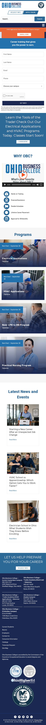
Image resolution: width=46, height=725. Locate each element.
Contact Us (6, 636)
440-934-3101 (7, 582)
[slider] (21, 184)
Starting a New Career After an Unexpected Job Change (22, 432)
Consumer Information (10, 639)
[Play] (5, 185)
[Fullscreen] (41, 185)
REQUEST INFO (23, 568)
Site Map (5, 648)
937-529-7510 (28, 599)
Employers (5, 633)
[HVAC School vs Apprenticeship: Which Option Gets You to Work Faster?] (23, 463)
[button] (39, 19)
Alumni (4, 630)
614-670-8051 (7, 613)
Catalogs (5, 642)
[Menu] (43, 25)
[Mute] (38, 185)
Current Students (8, 627)
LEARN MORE (23, 142)
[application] (23, 175)
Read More (13, 439)
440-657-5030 (28, 584)
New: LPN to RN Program (15, 325)
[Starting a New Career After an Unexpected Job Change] (23, 415)
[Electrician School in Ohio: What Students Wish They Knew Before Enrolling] (23, 511)
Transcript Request (8, 645)
